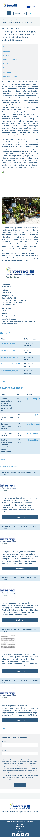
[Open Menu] (9, 13)
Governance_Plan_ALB (10, 371)
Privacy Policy (20, 831)
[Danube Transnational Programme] (20, 5)
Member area (31, 13)
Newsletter (20, 824)
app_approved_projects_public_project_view (17, 22)
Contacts (7, 72)
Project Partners (11, 388)
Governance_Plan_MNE (10, 364)
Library (6, 55)
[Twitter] (22, 834)
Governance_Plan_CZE (10, 343)
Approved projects (16, 20)
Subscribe (20, 785)
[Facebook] (13, 834)
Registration (20, 826)
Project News (9, 466)
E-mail (4, 750)
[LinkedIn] (18, 834)
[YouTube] (27, 834)
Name (4, 742)
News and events (10, 59)
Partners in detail (10, 76)
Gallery (6, 64)
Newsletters (8, 68)
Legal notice (20, 828)
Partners (6, 51)
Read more (20, 517)
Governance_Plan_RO (10, 357)
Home (5, 20)
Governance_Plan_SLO (10, 350)
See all (2, 381)
